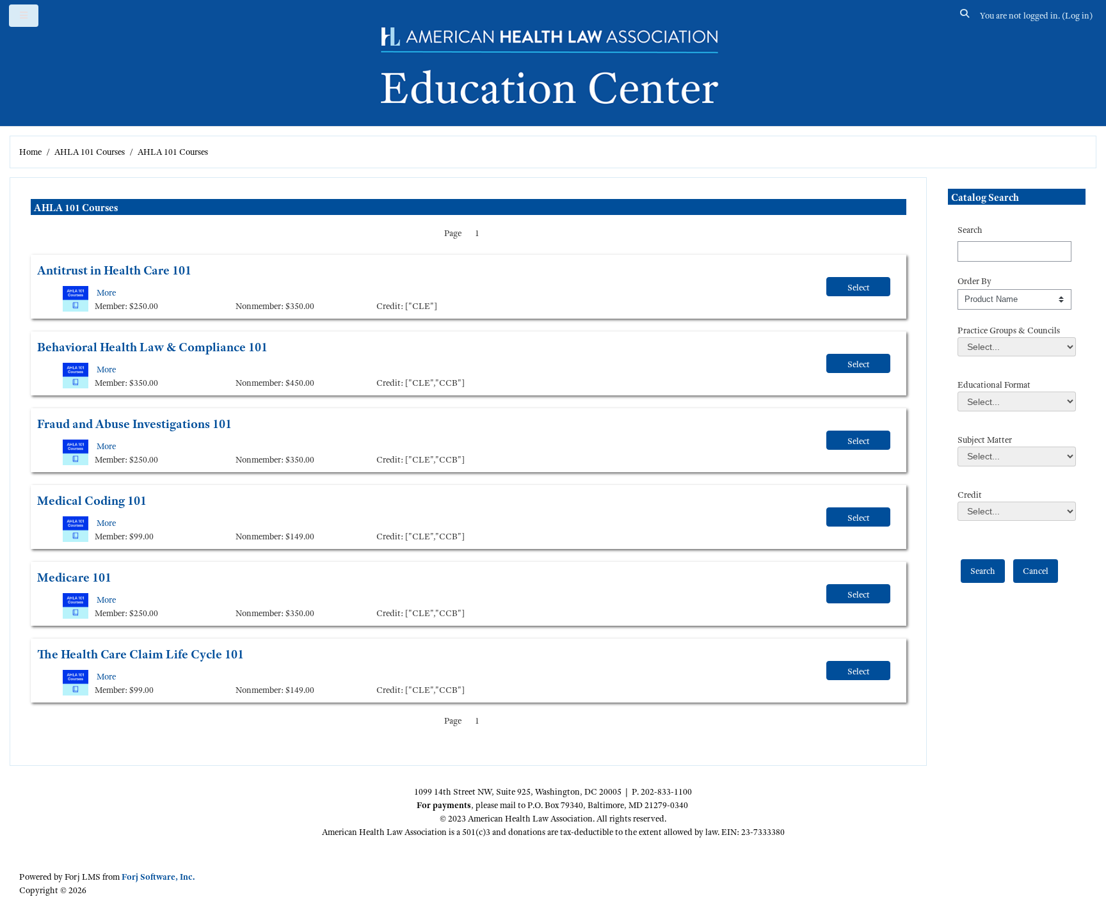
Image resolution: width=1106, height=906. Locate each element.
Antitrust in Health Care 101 (114, 270)
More (106, 292)
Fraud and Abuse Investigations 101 (134, 424)
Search (970, 229)
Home (30, 151)
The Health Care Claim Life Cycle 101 (140, 654)
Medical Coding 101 (92, 501)
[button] (965, 15)
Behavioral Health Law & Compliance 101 (152, 347)
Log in (1077, 15)
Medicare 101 (74, 577)
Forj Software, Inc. (158, 876)
